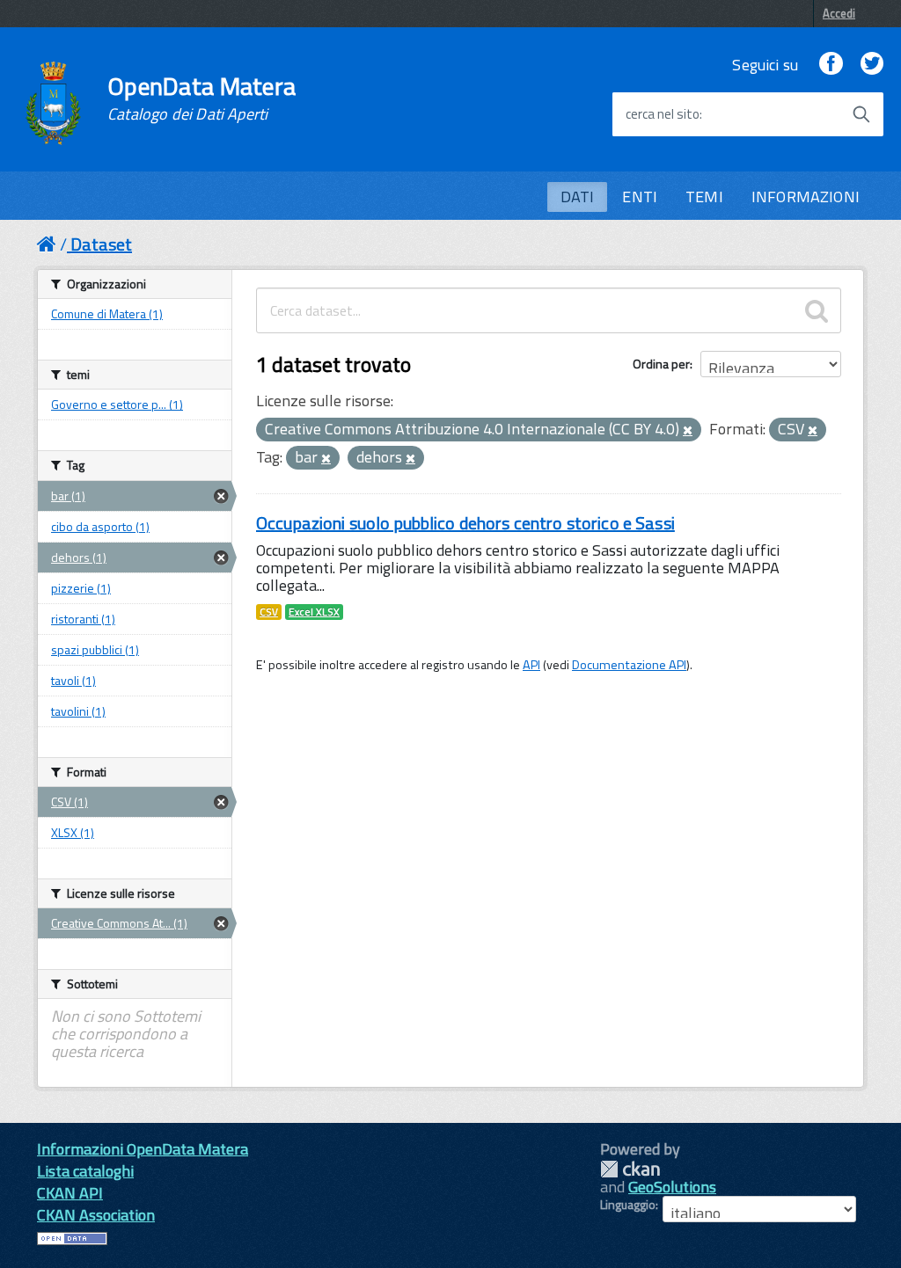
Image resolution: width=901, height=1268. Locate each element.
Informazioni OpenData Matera (142, 1149)
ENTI (639, 196)
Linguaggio (628, 1204)
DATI (577, 196)
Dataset (101, 244)
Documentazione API (629, 664)
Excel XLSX (314, 612)
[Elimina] (687, 431)
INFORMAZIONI (805, 196)
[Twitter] (872, 65)
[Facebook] (830, 65)
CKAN (630, 1169)
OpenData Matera (201, 98)
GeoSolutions (672, 1187)
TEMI (704, 196)
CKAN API (70, 1193)
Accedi (839, 13)
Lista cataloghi (85, 1171)
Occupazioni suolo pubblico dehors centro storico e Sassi (465, 522)
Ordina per (661, 363)
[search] (816, 310)
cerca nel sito (663, 114)
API (531, 664)
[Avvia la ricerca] (861, 114)
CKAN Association (96, 1215)
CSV (269, 612)
